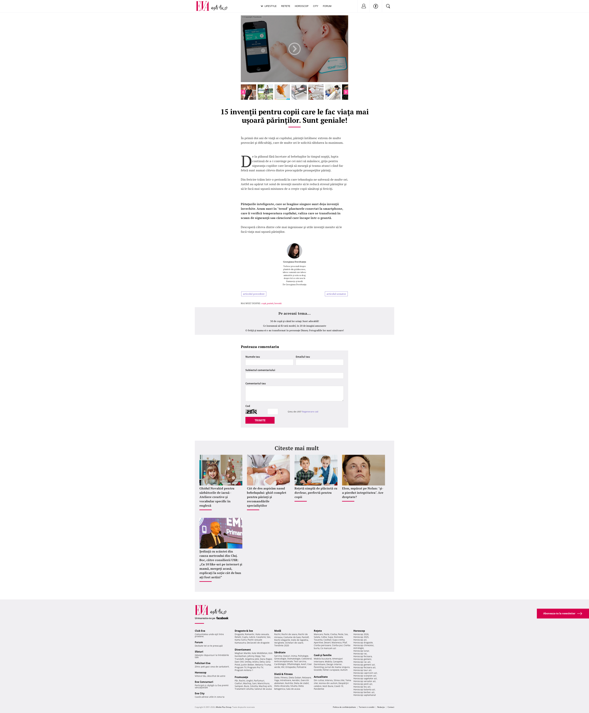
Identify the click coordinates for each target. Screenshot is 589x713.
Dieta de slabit (301, 683)
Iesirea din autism (328, 683)
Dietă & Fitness (283, 674)
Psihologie (303, 655)
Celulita (254, 686)
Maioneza (337, 642)
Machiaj (247, 683)
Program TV (240, 667)
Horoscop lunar (361, 650)
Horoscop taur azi (362, 670)
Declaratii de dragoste (258, 642)
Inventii (277, 303)
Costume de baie (292, 637)
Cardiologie (280, 664)
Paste (326, 634)
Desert (327, 642)
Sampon (239, 686)
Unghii (249, 680)
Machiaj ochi (265, 686)
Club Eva (200, 630)
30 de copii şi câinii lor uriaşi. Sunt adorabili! (294, 321)
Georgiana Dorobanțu (294, 261)
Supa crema (338, 639)
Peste (340, 634)
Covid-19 (338, 686)
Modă (277, 630)
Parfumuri (259, 680)
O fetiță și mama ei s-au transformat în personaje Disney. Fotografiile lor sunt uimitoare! (294, 330)
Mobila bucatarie (322, 658)
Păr (236, 680)
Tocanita (318, 639)
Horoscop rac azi (361, 661)
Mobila (328, 661)
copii (263, 303)
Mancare (318, 634)
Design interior (334, 664)
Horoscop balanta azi (364, 689)
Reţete (318, 630)
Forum (327, 6)
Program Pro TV (255, 667)
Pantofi (305, 637)
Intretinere (285, 680)
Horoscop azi (360, 639)
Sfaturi (199, 651)
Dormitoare (319, 664)
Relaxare (306, 677)
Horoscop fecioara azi (364, 667)
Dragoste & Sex (244, 630)
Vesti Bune (327, 686)
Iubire (252, 637)
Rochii (242, 680)
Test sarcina (300, 661)
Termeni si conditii (366, 707)
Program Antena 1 (244, 670)
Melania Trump (263, 664)
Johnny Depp (254, 656)
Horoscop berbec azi (363, 692)
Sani (254, 683)
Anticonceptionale (283, 661)
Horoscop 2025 (361, 637)
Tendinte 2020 (281, 645)
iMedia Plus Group (223, 707)
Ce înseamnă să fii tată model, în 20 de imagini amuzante (294, 325)
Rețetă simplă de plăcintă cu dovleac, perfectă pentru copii (315, 492)
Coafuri (238, 683)
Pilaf (345, 642)
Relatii (238, 637)
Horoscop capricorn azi (365, 672)
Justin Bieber (247, 664)
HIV (282, 667)
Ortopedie (290, 667)
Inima (294, 655)
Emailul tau (303, 356)
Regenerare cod (310, 411)
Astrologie (358, 648)
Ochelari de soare (294, 642)
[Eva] (204, 3)
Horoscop (301, 6)
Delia (262, 661)
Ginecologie (280, 658)
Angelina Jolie (252, 658)
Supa (330, 637)
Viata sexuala (262, 634)
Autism (344, 669)
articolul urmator (336, 294)
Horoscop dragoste (363, 642)
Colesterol (306, 658)
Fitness (284, 677)
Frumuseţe (241, 677)
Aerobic (296, 680)
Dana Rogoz (266, 658)
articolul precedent (254, 294)
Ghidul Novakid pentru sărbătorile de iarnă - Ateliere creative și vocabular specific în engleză (216, 497)
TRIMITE (260, 420)
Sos (346, 634)
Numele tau (252, 356)
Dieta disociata (281, 685)
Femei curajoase (331, 669)
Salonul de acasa (263, 688)
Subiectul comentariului (260, 370)
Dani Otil (239, 661)
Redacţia (381, 707)
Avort (303, 664)
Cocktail (327, 639)
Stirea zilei (339, 680)
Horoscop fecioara (362, 656)
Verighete (279, 642)
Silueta (293, 685)
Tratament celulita (244, 688)
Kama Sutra (241, 639)
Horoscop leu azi (361, 686)
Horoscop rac (360, 653)
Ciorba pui (337, 645)
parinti (270, 303)
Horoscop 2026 (361, 634)
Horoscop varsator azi (364, 681)
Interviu (329, 680)
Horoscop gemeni (362, 659)
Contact (391, 707)
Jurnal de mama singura (337, 667)
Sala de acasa (293, 688)
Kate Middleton (260, 653)
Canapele (338, 661)
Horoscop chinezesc (363, 645)
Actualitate (321, 676)
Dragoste (239, 634)
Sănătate (279, 652)
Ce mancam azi (328, 648)
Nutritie (289, 683)
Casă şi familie (322, 655)
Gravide (318, 669)
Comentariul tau (255, 383)
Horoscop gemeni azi (364, 664)
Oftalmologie (293, 664)
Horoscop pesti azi (362, 683)
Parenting (319, 667)
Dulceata (338, 637)
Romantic (249, 634)
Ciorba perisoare (322, 645)
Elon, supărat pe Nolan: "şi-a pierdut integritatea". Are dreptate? (362, 492)
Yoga (276, 680)
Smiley (248, 661)
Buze (246, 686)
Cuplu (245, 637)
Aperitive (318, 642)
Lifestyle (271, 6)
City (315, 6)
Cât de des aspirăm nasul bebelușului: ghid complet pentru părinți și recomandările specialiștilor (266, 497)
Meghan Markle (243, 653)
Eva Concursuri (204, 682)
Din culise (319, 680)
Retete (285, 6)
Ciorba (333, 634)
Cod (247, 406)
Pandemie (319, 688)
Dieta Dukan (295, 677)
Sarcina (278, 655)
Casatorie (261, 637)
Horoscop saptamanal (364, 695)
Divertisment (243, 649)
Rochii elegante (282, 639)
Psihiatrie (301, 667)
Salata (317, 637)
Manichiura (263, 683)
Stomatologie (293, 658)
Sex (268, 637)
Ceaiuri (286, 655)
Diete (277, 677)
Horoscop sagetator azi (365, 678)
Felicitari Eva (202, 663)
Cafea (324, 637)
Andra (255, 661)
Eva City (199, 693)
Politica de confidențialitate (344, 707)
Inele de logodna (299, 639)
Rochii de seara (289, 634)
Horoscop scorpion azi (364, 675)
